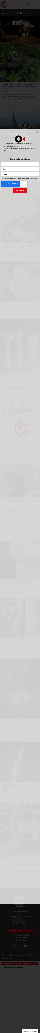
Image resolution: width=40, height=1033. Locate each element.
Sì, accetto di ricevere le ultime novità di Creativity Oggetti (20, 178)
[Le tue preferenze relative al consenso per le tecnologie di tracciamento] (30, 1031)
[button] (37, 132)
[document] (20, 516)
